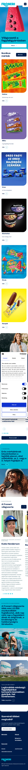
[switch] (24, 389)
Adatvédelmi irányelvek (6, 751)
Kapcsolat (4, 744)
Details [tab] (14, 358)
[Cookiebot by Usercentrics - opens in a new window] (20, 354)
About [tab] (23, 358)
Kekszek (3, 748)
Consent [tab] (5, 358)
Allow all (14, 404)
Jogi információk (18, 748)
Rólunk (17, 734)
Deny (14, 414)
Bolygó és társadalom (18, 739)
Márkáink (4, 734)
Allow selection (14, 409)
